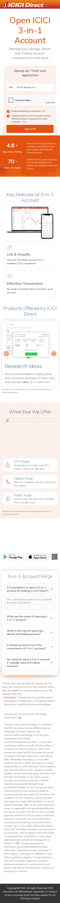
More (24, 121)
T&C (43, 111)
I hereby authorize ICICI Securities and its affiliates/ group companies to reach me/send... (31, 118)
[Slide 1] (24, 382)
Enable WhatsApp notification (29, 111)
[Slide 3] (36, 382)
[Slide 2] (30, 382)
